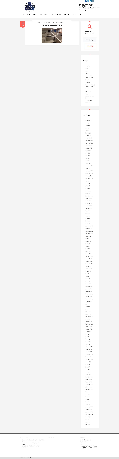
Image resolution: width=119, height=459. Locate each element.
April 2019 (88, 341)
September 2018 (89, 359)
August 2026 (89, 120)
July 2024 (88, 183)
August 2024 (89, 180)
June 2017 (88, 397)
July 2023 (88, 213)
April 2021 (88, 281)
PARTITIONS (89, 80)
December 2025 (89, 140)
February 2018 (89, 377)
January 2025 (89, 168)
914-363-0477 (83, 445)
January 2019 (89, 349)
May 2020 (88, 309)
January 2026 (89, 138)
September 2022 (89, 238)
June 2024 (88, 185)
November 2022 (89, 233)
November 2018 (89, 354)
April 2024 (88, 190)
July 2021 (88, 273)
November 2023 (89, 203)
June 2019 (88, 336)
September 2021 (89, 268)
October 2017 (89, 387)
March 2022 (88, 253)
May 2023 (88, 218)
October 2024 (89, 175)
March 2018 (88, 374)
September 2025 (89, 148)
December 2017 (89, 381)
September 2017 (89, 389)
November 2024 (89, 173)
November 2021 (89, 263)
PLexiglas (88, 82)
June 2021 (88, 276)
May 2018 (88, 369)
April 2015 (88, 424)
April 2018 (88, 371)
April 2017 (88, 402)
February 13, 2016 (50, 22)
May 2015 (88, 422)
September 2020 (89, 299)
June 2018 (88, 366)
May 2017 (88, 399)
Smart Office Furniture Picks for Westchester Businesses (31, 446)
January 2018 (89, 379)
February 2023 (89, 226)
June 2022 (88, 246)
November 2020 (89, 294)
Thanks (87, 94)
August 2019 (89, 331)
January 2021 (89, 289)
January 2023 (89, 228)
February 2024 (89, 196)
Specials (87, 89)
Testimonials (88, 91)
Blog (87, 68)
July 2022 (88, 243)
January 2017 (89, 409)
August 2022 (89, 241)
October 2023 (89, 206)
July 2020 (88, 304)
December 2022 (89, 231)
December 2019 (89, 321)
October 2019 (89, 326)
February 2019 (89, 346)
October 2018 (89, 356)
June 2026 (88, 125)
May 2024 (88, 188)
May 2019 (88, 339)
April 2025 (88, 160)
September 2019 (89, 329)
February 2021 (89, 286)
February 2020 (89, 316)
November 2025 (89, 143)
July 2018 (88, 364)
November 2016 (89, 414)
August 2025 (89, 150)
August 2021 (89, 271)
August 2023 (89, 211)
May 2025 (88, 158)
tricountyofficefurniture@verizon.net (89, 446)
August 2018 (89, 361)
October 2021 (89, 266)
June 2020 (88, 306)
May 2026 (88, 128)
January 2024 (89, 198)
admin (40, 22)
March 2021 (88, 283)
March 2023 (88, 223)
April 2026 (88, 130)
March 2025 (88, 163)
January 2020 (89, 319)
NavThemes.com (31, 457)
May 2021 (88, 278)
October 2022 (89, 236)
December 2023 (89, 201)
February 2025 (89, 165)
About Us (88, 66)
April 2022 (88, 251)
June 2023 (88, 216)
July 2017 (88, 394)
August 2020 (89, 301)
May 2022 (88, 248)
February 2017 (89, 407)
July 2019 (88, 334)
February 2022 (89, 256)
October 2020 (89, 296)
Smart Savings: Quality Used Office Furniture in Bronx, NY (33, 440)
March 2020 (88, 314)
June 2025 (88, 155)
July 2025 (88, 153)
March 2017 (88, 404)
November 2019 (89, 324)
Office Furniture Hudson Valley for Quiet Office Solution (31, 443)
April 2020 (88, 311)
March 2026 (88, 133)
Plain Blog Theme (23, 457)
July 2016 (88, 419)
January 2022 (89, 258)
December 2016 (89, 412)
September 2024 (89, 178)
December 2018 (89, 351)
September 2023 (89, 208)
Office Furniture (89, 77)
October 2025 (89, 145)
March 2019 (88, 344)
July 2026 (88, 123)
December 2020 (89, 291)
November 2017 (89, 384)
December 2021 (89, 261)
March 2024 (88, 193)
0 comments (61, 22)
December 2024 (89, 170)
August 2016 (89, 417)
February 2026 (89, 135)
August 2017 (89, 392)
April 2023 (88, 221)
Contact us (88, 71)
